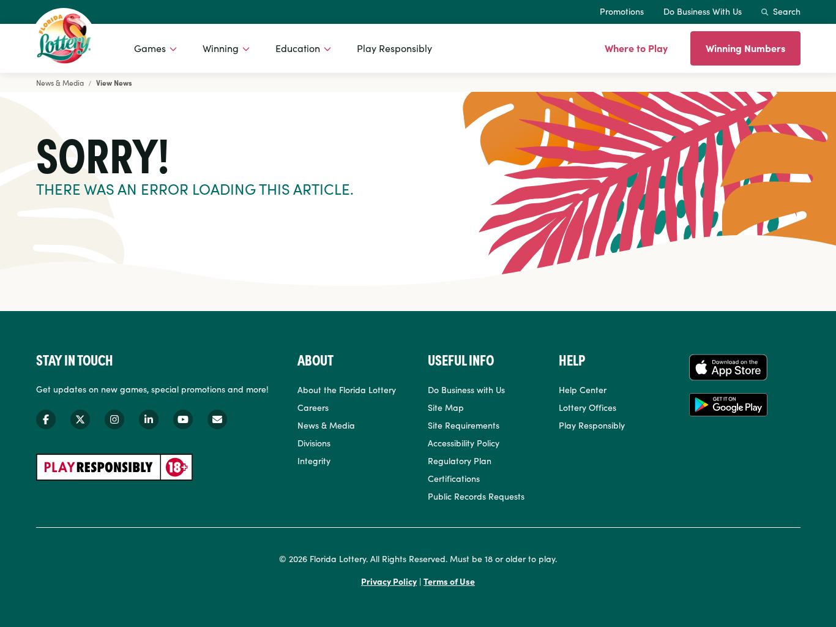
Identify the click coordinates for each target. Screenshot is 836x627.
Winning (221, 47)
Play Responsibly (394, 47)
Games (150, 47)
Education (297, 47)
